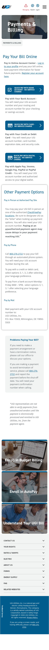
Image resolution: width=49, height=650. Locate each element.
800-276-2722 (16, 253)
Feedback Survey (2, 611)
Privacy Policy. (32, 617)
